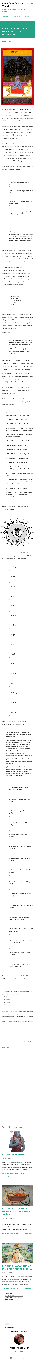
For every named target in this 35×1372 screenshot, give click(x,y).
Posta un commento (17, 1174)
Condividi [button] (27, 1042)
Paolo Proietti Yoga (19, 1347)
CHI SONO (17, 16)
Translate (19, 1297)
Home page (5, 16)
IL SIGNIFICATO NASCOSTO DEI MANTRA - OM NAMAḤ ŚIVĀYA (16, 1211)
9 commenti (14, 1288)
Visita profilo (19, 1351)
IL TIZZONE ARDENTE (13, 1154)
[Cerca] (27, 3)
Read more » (6, 1176)
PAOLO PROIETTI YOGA (12, 5)
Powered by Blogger (18, 1358)
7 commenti (14, 1234)
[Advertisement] (17, 1107)
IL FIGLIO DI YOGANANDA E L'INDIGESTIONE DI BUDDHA (17, 1267)
